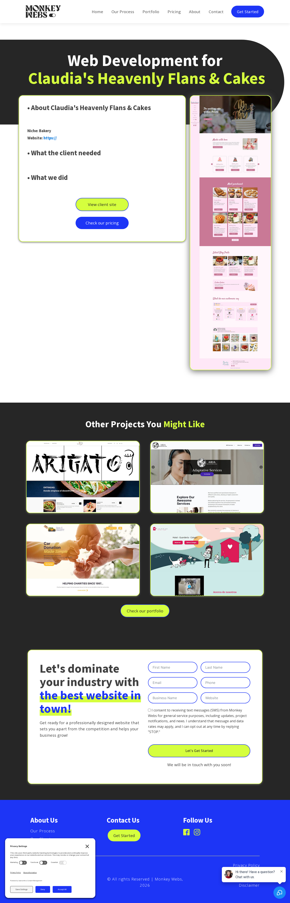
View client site (102, 204)
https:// (50, 138)
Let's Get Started (199, 750)
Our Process (42, 830)
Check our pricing (102, 222)
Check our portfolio (145, 610)
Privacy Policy (246, 865)
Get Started (248, 11)
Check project (83, 483)
